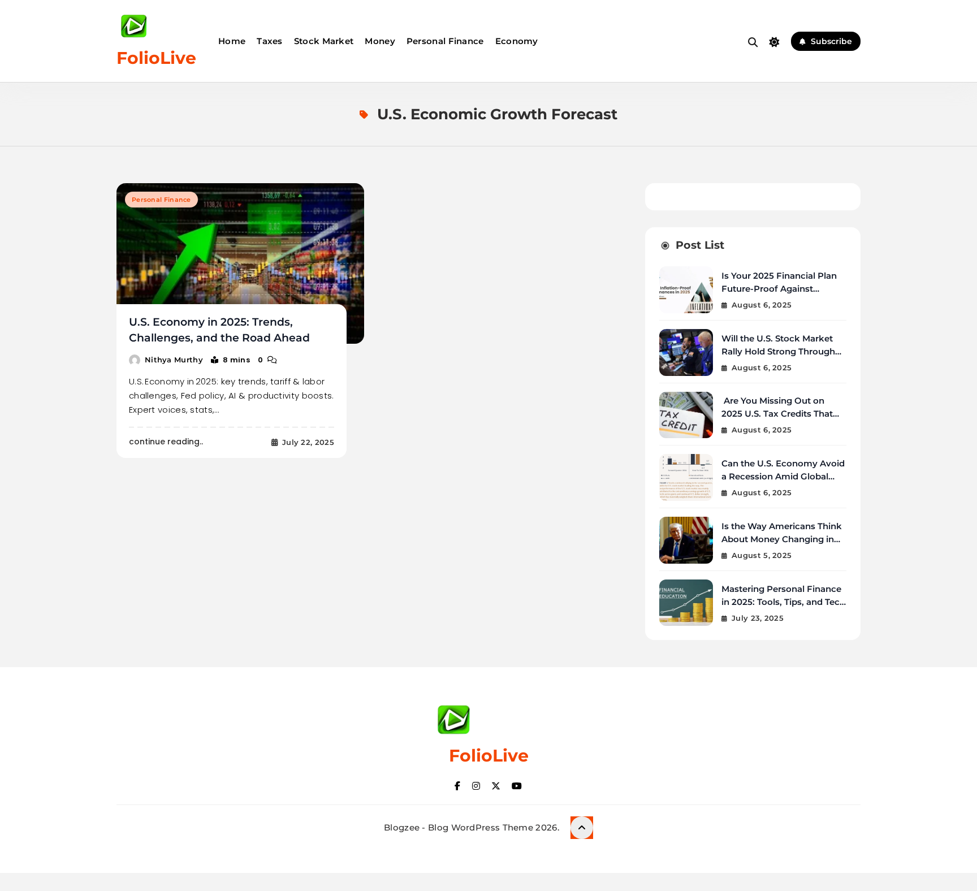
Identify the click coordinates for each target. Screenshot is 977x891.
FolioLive (156, 57)
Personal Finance (445, 41)
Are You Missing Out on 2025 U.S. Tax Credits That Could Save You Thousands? (782, 413)
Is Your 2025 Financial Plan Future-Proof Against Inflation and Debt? (779, 288)
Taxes (270, 41)
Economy (516, 41)
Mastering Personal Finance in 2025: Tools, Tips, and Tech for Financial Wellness (783, 601)
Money (380, 41)
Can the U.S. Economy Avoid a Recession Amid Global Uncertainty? (783, 476)
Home (231, 41)
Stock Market (324, 41)
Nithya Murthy (174, 359)
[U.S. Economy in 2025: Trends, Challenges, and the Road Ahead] (240, 263)
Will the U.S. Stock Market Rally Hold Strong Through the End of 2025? (778, 351)
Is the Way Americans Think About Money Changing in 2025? (781, 539)
